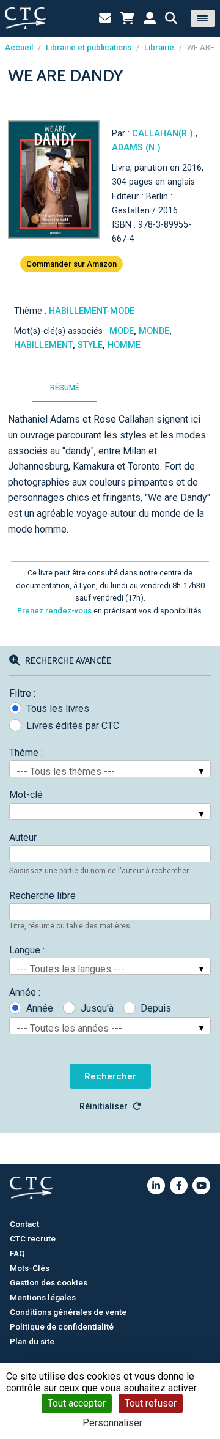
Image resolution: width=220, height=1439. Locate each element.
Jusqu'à (97, 1008)
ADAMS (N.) (136, 147)
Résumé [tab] (64, 387)
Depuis (156, 1008)
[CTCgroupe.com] (25, 18)
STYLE (90, 345)
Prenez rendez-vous (54, 610)
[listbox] (110, 768)
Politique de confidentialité (62, 1326)
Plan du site (32, 1341)
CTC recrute (33, 1238)
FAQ (17, 1253)
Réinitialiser (103, 1106)
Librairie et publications (88, 47)
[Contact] (105, 18)
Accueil (19, 47)
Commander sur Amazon (71, 263)
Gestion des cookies (48, 1282)
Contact (24, 1224)
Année (39, 1008)
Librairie (159, 47)
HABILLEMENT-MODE (91, 311)
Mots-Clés (30, 1268)
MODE (121, 331)
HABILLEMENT (43, 345)
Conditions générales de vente (68, 1312)
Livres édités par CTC (72, 725)
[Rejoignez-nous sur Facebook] (179, 1185)
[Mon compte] (150, 18)
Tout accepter (77, 1403)
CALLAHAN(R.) (164, 133)
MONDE (154, 331)
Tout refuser (151, 1403)
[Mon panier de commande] (127, 18)
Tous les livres (57, 708)
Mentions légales (43, 1297)
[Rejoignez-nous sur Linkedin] (156, 1185)
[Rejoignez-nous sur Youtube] (201, 1185)
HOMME (124, 345)
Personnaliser (112, 1423)
